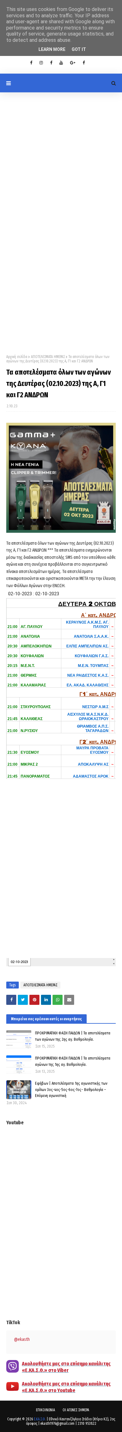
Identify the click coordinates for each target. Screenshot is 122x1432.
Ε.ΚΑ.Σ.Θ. (40, 1419)
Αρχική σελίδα (16, 357)
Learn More (51, 49)
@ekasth (22, 1339)
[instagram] (41, 63)
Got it (79, 49)
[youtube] (61, 63)
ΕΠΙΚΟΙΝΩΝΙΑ (45, 1410)
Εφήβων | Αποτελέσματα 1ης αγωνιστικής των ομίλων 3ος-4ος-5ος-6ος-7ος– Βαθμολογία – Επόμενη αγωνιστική (71, 1089)
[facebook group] (83, 63)
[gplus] (73, 63)
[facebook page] (51, 63)
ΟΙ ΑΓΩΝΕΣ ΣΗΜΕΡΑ (76, 1410)
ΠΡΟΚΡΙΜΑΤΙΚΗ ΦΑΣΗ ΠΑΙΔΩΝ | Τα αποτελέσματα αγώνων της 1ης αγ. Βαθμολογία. (72, 1061)
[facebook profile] (31, 63)
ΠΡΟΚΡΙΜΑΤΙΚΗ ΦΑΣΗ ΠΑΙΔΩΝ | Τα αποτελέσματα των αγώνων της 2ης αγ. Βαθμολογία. (72, 1036)
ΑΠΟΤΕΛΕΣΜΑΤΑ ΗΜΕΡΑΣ (48, 357)
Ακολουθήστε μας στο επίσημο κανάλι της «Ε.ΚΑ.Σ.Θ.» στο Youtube (66, 1387)
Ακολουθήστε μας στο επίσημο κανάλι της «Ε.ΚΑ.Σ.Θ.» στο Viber (66, 1367)
